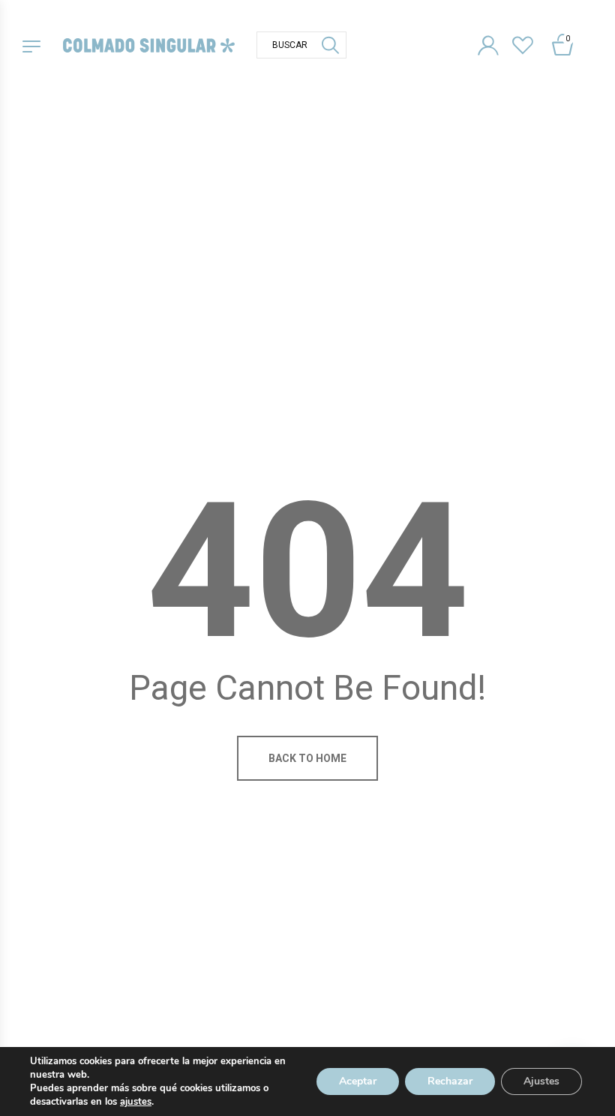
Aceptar (357, 1081)
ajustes (136, 1101)
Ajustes (542, 1081)
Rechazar (450, 1081)
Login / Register (494, 43)
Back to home (307, 758)
